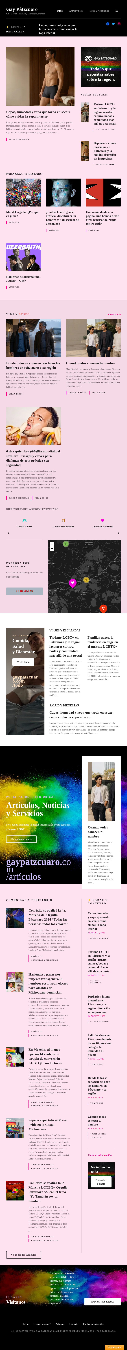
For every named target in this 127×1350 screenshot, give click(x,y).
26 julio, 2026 (95, 1129)
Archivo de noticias (42, 1102)
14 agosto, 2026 (96, 1016)
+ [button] (52, 544)
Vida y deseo (16, 394)
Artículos (14, 222)
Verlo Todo (114, 314)
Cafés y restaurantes (99, 10)
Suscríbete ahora (101, 1181)
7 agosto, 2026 (96, 1059)
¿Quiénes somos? (41, 1324)
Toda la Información (100, 1155)
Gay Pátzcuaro (22, 9)
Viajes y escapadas (106, 129)
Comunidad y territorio (44, 960)
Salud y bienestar (19, 139)
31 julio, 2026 (95, 1097)
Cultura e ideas (77, 393)
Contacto (73, 1324)
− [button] (52, 549)
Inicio (60, 10)
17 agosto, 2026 (96, 975)
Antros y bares (76, 10)
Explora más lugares (102, 1301)
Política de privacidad (93, 1324)
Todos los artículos (21, 839)
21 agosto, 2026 (96, 933)
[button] (8, 533)
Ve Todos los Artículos (23, 1254)
